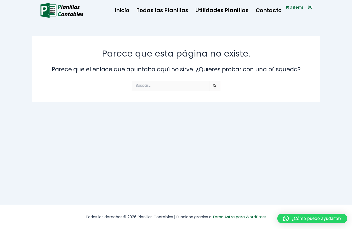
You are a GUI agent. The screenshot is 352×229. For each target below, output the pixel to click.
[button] (312, 218)
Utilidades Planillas (222, 10)
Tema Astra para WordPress (239, 217)
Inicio (121, 10)
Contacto (269, 10)
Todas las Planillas (162, 10)
